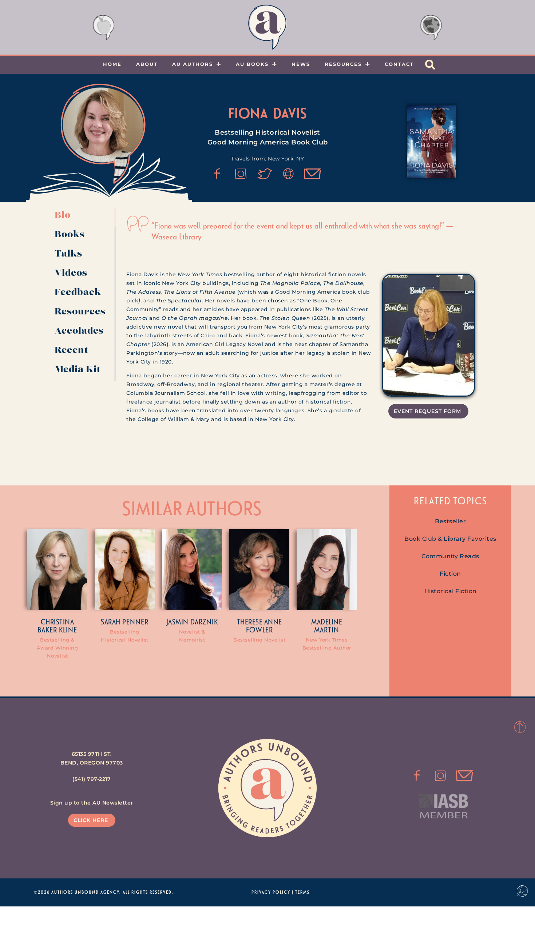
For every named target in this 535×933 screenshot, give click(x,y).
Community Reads (450, 556)
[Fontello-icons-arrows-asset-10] (313, 174)
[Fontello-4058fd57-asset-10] (464, 776)
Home (112, 64)
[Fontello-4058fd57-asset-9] (241, 174)
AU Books (252, 64)
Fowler (259, 629)
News (301, 64)
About (147, 64)
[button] (430, 65)
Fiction (450, 573)
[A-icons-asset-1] (289, 174)
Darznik (204, 621)
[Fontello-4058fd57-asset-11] (217, 174)
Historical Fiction (450, 591)
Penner (135, 621)
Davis (290, 112)
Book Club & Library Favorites (450, 538)
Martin (326, 629)
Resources (343, 64)
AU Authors (192, 64)
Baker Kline (57, 629)
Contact (399, 64)
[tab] (82, 217)
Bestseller (450, 521)
